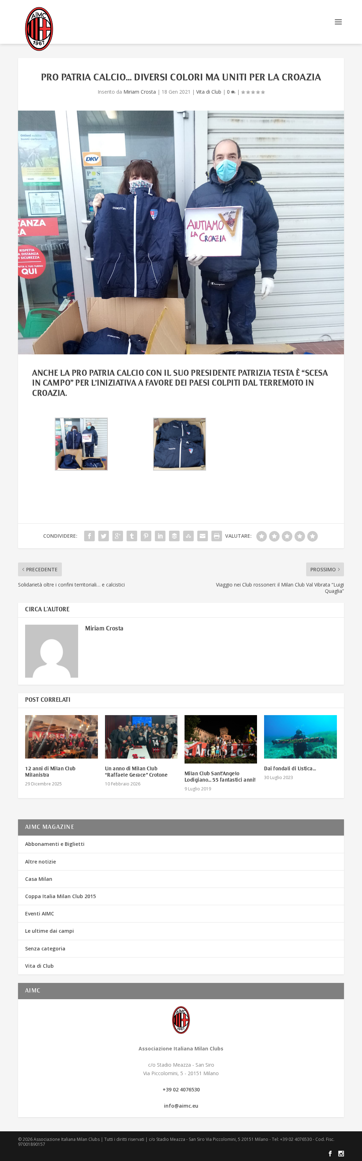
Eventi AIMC (39, 913)
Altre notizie (40, 861)
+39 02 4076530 (181, 1089)
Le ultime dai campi (49, 930)
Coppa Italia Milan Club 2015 (60, 896)
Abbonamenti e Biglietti (54, 844)
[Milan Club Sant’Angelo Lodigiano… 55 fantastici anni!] (221, 739)
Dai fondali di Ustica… (290, 768)
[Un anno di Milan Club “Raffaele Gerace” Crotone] (141, 737)
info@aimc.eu (181, 1105)
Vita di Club (208, 91)
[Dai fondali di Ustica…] (300, 737)
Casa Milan (38, 879)
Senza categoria (45, 948)
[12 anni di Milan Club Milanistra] (61, 737)
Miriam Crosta (139, 91)
